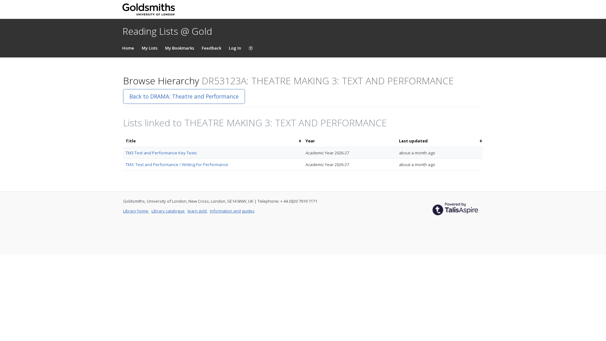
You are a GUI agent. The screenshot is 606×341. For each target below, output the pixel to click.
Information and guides (232, 211)
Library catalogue (169, 211)
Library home (136, 211)
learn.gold (197, 211)
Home (128, 48)
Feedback (211, 48)
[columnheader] (213, 141)
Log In (235, 48)
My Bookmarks (179, 48)
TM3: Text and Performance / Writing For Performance (177, 164)
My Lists (149, 48)
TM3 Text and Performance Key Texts (161, 153)
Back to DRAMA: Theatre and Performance (184, 96)
